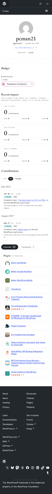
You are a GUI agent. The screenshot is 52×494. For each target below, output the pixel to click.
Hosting (6, 402)
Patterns (30, 407)
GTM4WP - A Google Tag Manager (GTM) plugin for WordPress (26, 317)
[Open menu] (48, 4)
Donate (31, 424)
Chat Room (16, 289)
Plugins (30, 402)
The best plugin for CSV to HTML (31, 200)
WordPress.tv (10, 428)
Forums (18, 179)
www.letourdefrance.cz (25, 48)
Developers (8, 424)
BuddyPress (9, 450)
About (5, 393)
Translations (27, 247)
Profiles (6, 11)
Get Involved (33, 415)
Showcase (31, 393)
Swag (30, 428)
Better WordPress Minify (21, 280)
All (11, 179)
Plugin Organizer (18, 326)
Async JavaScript (18, 263)
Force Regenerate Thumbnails (24, 306)
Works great (23, 229)
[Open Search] (40, 4)
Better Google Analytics (21, 271)
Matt (6, 441)
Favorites (9, 247)
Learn (5, 415)
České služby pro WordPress (23, 372)
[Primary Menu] (46, 10)
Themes (30, 398)
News (5, 398)
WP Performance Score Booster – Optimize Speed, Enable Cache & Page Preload (28, 362)
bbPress (8, 446)
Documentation (10, 419)
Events (30, 419)
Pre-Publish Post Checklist (23, 335)
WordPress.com (11, 437)
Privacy (6, 407)
